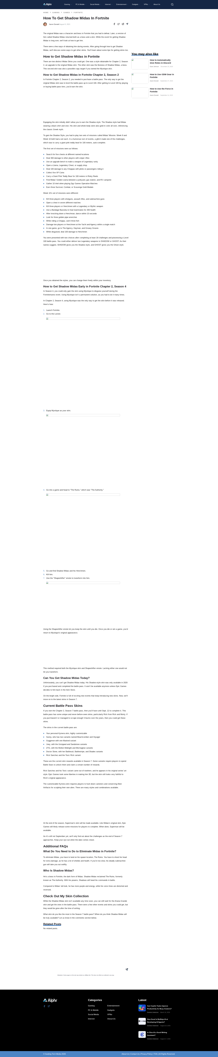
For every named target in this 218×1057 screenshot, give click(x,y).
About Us (125, 1054)
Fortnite (78, 12)
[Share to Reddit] (123, 24)
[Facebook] (44, 1006)
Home (45, 12)
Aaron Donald (54, 24)
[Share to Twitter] (118, 24)
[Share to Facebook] (114, 24)
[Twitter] (49, 1006)
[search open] (172, 4)
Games (66, 12)
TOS (155, 1054)
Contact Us (134, 1054)
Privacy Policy (146, 1054)
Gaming (56, 12)
